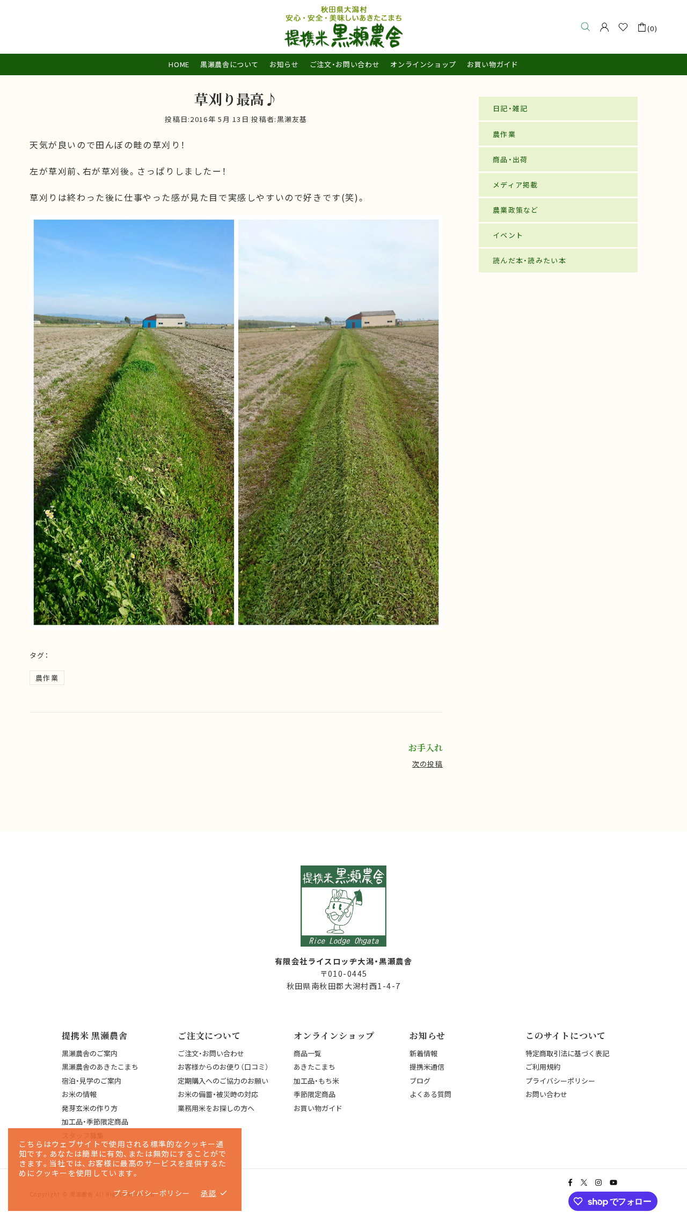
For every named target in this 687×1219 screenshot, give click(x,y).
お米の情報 (79, 1094)
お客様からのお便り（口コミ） (223, 1066)
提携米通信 (427, 1066)
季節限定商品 (314, 1094)
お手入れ (425, 748)
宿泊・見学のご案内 (91, 1080)
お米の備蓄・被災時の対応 (218, 1094)
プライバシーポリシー (560, 1080)
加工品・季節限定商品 (95, 1121)
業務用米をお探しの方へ (216, 1108)
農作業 (47, 678)
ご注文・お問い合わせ (211, 1053)
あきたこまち (314, 1066)
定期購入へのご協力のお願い (223, 1080)
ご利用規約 (542, 1066)
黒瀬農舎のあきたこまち (100, 1066)
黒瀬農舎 (343, 27)
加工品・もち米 (316, 1080)
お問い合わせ (546, 1094)
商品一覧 (307, 1053)
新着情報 (423, 1053)
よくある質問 (430, 1094)
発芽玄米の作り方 (90, 1108)
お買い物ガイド (318, 1108)
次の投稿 (427, 763)
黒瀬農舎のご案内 (90, 1053)
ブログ (420, 1080)
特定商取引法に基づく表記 (567, 1053)
